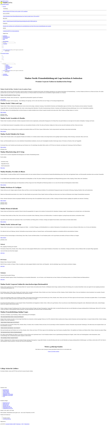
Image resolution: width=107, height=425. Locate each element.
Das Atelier (18, 11)
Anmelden (5, 43)
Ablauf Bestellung (6, 16)
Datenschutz (26, 423)
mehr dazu (2, 253)
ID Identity (11, 21)
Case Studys (24, 16)
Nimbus (20, 21)
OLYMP (30, 21)
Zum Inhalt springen (4, 1)
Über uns (35, 16)
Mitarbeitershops (19, 16)
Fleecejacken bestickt (38, 26)
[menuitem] (4, 6)
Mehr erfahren (3, 112)
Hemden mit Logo (6, 406)
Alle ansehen (3, 99)
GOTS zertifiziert (24, 11)
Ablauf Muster (13, 16)
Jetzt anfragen (5, 41)
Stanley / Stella (6, 21)
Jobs (18, 31)
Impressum (18, 423)
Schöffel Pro (34, 21)
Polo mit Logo (6, 405)
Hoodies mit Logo (6, 26)
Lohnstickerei (5, 31)
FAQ (38, 16)
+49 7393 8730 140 (7, 419)
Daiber (18, 21)
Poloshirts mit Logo (20, 26)
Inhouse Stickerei (6, 11)
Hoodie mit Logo (6, 402)
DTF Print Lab (13, 11)
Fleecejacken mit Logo (7, 407)
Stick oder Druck (6, 393)
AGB (22, 423)
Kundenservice (6, 389)
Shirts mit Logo (13, 26)
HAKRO (15, 21)
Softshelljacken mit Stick (29, 26)
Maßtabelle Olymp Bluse (8, 395)
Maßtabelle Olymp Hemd (8, 394)
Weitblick (24, 21)
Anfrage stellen (6, 391)
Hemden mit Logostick (46, 26)
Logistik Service (30, 16)
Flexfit (27, 21)
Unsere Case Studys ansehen (53, 351)
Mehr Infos (2, 167)
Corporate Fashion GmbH (10, 423)
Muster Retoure (6, 390)
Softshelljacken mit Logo (8, 408)
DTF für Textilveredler (12, 31)
